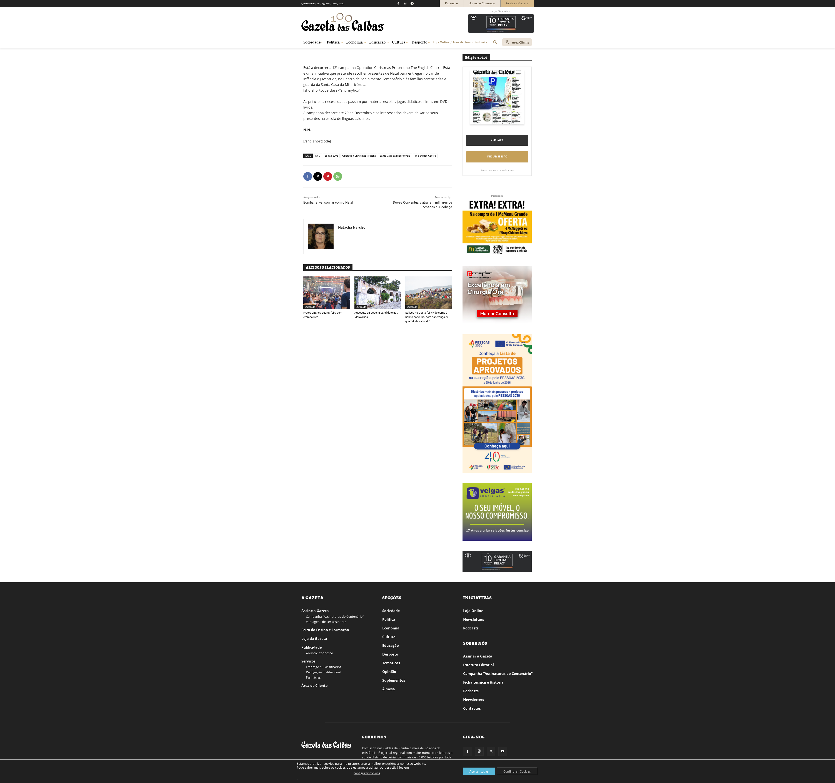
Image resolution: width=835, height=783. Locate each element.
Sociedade (320, 54)
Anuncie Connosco (319, 653)
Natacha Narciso (351, 227)
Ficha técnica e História (483, 682)
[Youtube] (412, 3)
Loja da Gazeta (314, 638)
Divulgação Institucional (323, 672)
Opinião (389, 671)
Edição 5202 (331, 155)
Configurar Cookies (517, 771)
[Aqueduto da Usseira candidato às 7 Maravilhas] (377, 292)
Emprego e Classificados (323, 667)
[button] (495, 42)
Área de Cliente (314, 685)
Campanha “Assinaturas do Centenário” (335, 616)
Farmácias (313, 677)
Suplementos (393, 680)
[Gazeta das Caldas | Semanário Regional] (342, 22)
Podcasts (471, 628)
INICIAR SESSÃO (497, 156)
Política (388, 619)
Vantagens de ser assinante (326, 622)
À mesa (388, 689)
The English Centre (425, 155)
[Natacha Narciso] (321, 236)
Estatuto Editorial (478, 665)
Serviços (308, 661)
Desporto (390, 654)
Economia (390, 628)
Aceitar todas (479, 771)
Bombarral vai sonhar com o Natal (328, 202)
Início (308, 54)
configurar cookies (367, 773)
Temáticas (391, 663)
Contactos (472, 708)
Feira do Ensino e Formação (325, 629)
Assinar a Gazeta (477, 656)
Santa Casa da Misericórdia (395, 155)
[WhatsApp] (337, 176)
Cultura (389, 636)
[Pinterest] (327, 176)
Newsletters (473, 619)
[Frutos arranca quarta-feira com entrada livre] (326, 292)
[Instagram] (405, 3)
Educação (390, 645)
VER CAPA (497, 140)
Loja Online (473, 610)
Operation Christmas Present (359, 155)
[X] (317, 176)
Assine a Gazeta (315, 610)
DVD (317, 155)
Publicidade (311, 647)
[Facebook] (398, 3)
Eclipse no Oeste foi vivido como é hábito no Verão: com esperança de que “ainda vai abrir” (427, 317)
